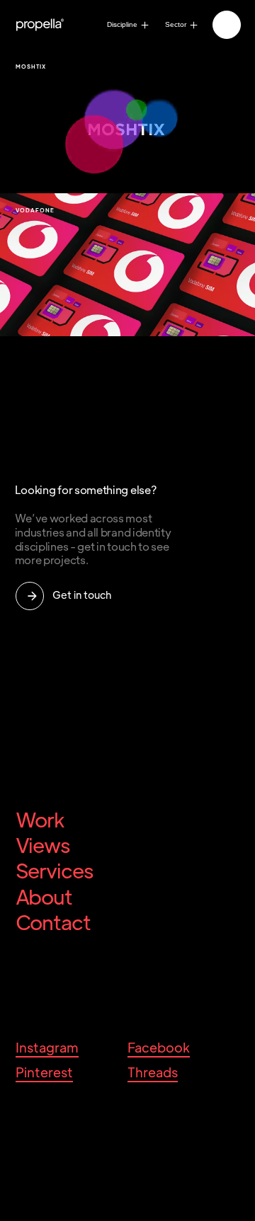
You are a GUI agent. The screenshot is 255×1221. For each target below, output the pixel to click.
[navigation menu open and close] (226, 24)
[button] (226, 25)
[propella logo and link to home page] (46, 25)
